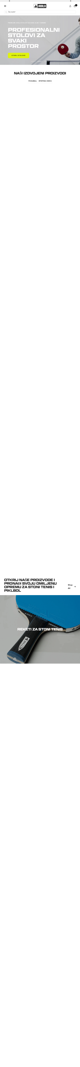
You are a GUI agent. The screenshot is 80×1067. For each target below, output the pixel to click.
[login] (70, 8)
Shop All (70, 589)
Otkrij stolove (19, 58)
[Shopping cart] (75, 8)
